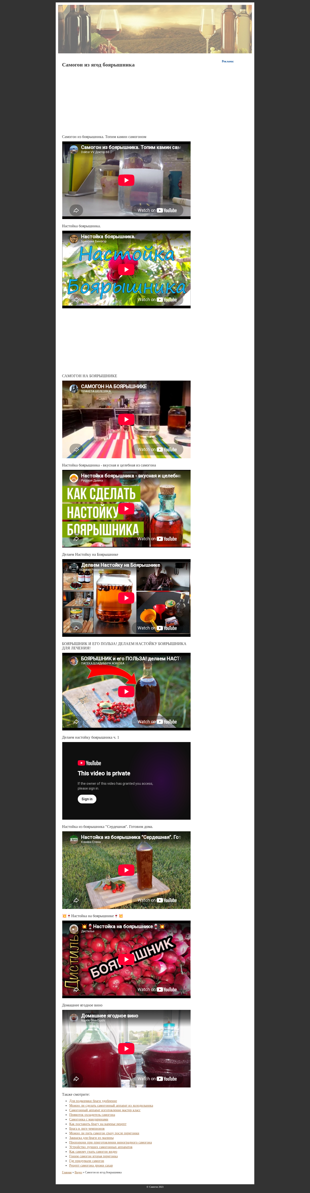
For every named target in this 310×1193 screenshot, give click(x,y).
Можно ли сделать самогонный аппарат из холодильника (111, 1105)
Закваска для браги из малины (91, 1138)
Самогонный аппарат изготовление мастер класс (104, 1110)
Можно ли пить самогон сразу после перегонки (104, 1133)
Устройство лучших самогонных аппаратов (100, 1147)
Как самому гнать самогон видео (93, 1151)
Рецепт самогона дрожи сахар (91, 1165)
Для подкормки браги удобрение (93, 1101)
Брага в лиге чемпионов (87, 1128)
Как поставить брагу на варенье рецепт (97, 1124)
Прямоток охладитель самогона (92, 1115)
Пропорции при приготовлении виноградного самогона (110, 1142)
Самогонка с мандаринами (88, 1119)
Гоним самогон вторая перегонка (93, 1156)
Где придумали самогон (86, 1161)
